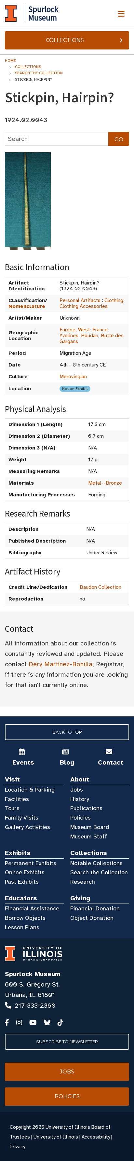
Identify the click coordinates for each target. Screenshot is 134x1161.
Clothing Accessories (84, 306)
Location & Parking (30, 789)
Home (10, 60)
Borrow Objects (25, 917)
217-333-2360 (35, 1006)
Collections (65, 40)
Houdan (89, 335)
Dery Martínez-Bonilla (60, 664)
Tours (12, 808)
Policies (80, 817)
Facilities (17, 799)
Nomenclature (26, 306)
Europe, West (75, 329)
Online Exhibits (25, 872)
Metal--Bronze (105, 483)
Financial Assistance (32, 908)
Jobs (76, 789)
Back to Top (67, 732)
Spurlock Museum (32, 974)
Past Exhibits (22, 881)
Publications (86, 808)
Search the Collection (39, 73)
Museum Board (89, 827)
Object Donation (92, 917)
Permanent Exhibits (30, 863)
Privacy (17, 1147)
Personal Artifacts (80, 300)
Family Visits (21, 817)
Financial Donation (95, 908)
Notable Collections (96, 863)
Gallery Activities (27, 827)
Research (82, 881)
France (100, 329)
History (79, 799)
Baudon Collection (100, 587)
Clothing (113, 300)
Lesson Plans (22, 927)
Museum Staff (88, 836)
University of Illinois (56, 1137)
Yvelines (69, 335)
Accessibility (96, 1137)
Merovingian (73, 376)
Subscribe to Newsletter (67, 1041)
